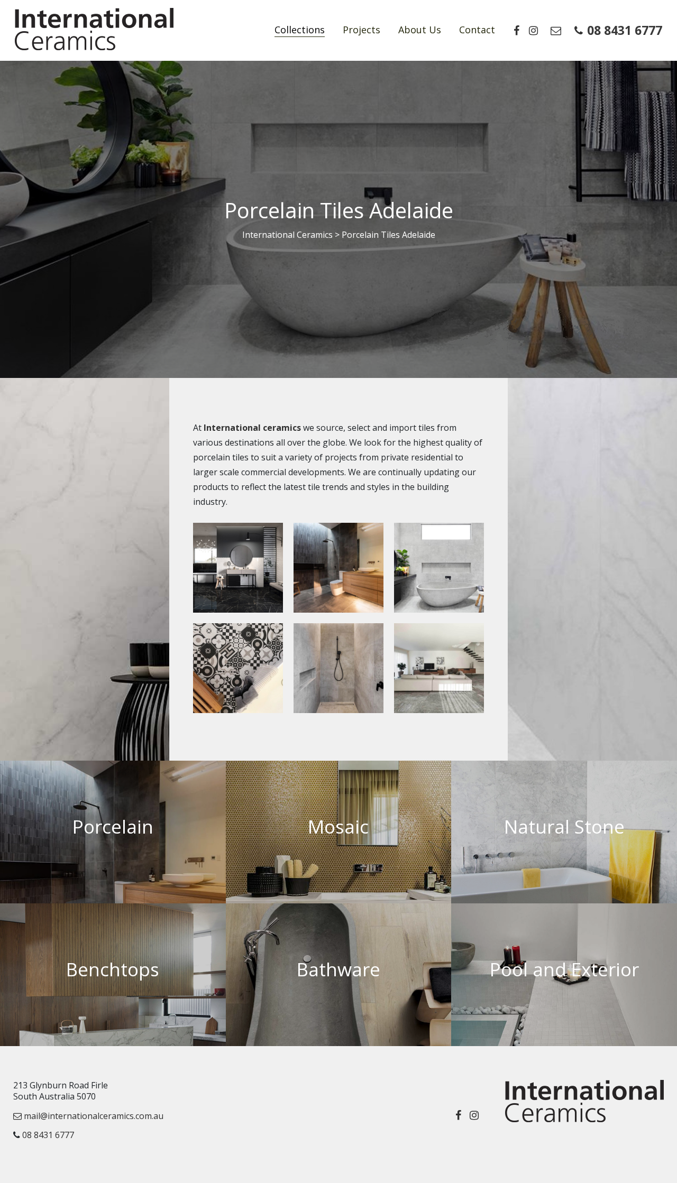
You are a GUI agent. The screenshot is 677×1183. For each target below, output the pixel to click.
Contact (477, 29)
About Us (419, 29)
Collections (300, 29)
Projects (361, 29)
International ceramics (252, 427)
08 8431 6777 (624, 30)
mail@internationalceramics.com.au (92, 1116)
